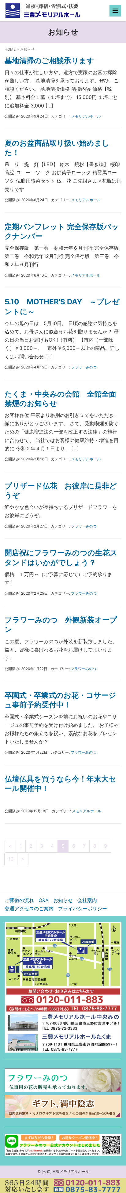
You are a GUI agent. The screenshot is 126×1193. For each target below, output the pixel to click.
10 (10, 859)
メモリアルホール (86, 116)
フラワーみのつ (84, 367)
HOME (10, 49)
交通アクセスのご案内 (29, 908)
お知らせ (63, 900)
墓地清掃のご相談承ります (49, 60)
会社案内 (87, 900)
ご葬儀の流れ (19, 900)
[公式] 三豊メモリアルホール (65, 1171)
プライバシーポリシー (82, 908)
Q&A (44, 900)
